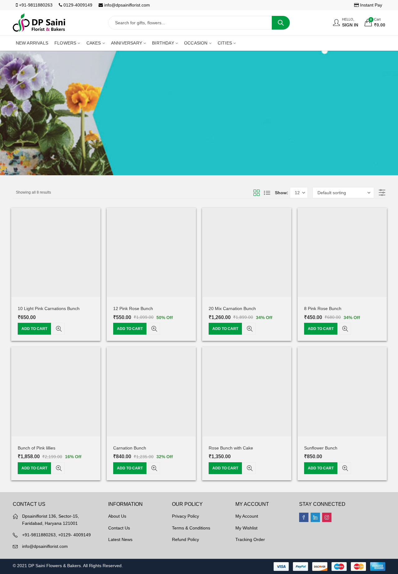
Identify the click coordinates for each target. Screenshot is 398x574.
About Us (117, 516)
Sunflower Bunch (320, 447)
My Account (246, 516)
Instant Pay (370, 4)
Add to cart (34, 329)
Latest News (120, 539)
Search (281, 23)
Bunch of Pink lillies (36, 447)
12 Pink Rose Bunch (133, 308)
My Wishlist (246, 527)
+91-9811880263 (35, 4)
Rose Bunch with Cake (231, 447)
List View (267, 193)
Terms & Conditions (191, 527)
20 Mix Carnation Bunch (232, 308)
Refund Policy (185, 539)
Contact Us (119, 527)
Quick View (59, 329)
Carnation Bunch (129, 447)
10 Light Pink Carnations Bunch (49, 308)
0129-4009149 (77, 4)
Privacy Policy (185, 516)
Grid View (256, 193)
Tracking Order (250, 539)
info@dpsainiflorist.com (126, 4)
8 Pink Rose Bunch (322, 308)
